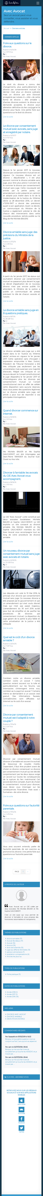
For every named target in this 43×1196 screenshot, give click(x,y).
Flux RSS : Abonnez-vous (18, 1077)
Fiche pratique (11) (14, 974)
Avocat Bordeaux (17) (15, 941)
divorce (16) (11, 945)
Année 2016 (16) (13, 997)
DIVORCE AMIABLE (14, 1017)
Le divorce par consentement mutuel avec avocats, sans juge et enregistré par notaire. (20, 129)
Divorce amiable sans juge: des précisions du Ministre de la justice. (20, 235)
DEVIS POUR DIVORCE (16, 1019)
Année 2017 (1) (12, 994)
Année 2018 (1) (12, 992)
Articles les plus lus (14, 957)
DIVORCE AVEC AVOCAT (16, 1014)
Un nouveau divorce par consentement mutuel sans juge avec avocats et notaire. (21, 554)
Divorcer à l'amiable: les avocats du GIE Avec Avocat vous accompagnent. (20, 476)
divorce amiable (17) (14, 939)
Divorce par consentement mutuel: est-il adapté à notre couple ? (19, 718)
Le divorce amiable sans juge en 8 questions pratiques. (21, 312)
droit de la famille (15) (15, 948)
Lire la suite (8, 117)
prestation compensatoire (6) (18, 954)
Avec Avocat (11, 57)
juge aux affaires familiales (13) (18, 950)
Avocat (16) (11, 943)
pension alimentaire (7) (16, 952)
